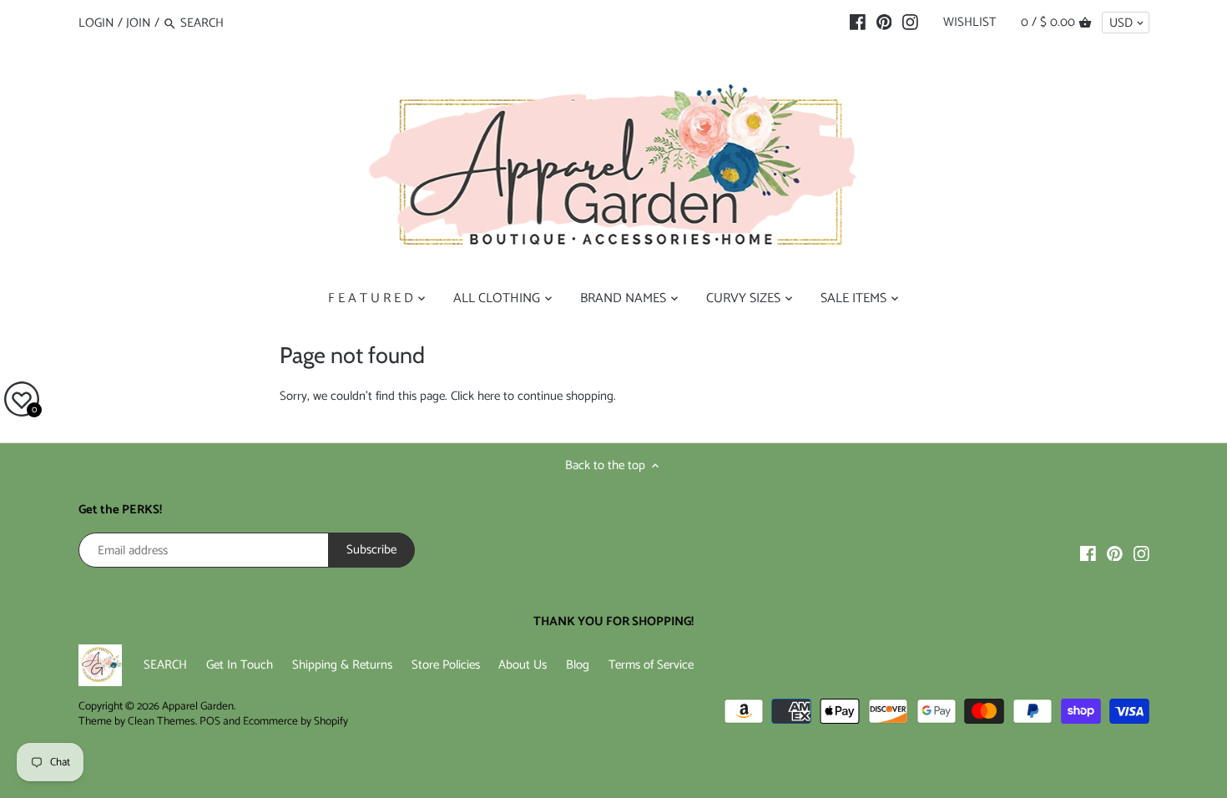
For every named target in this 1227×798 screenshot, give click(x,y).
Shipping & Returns (342, 664)
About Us (522, 664)
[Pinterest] (884, 22)
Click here (475, 396)
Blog (577, 664)
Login (96, 23)
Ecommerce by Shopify (295, 721)
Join (138, 23)
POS (209, 721)
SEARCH (165, 664)
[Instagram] (910, 22)
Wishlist (969, 22)
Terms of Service (651, 664)
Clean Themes (161, 721)
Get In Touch (239, 664)
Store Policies (446, 664)
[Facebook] (858, 22)
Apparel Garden (198, 706)
